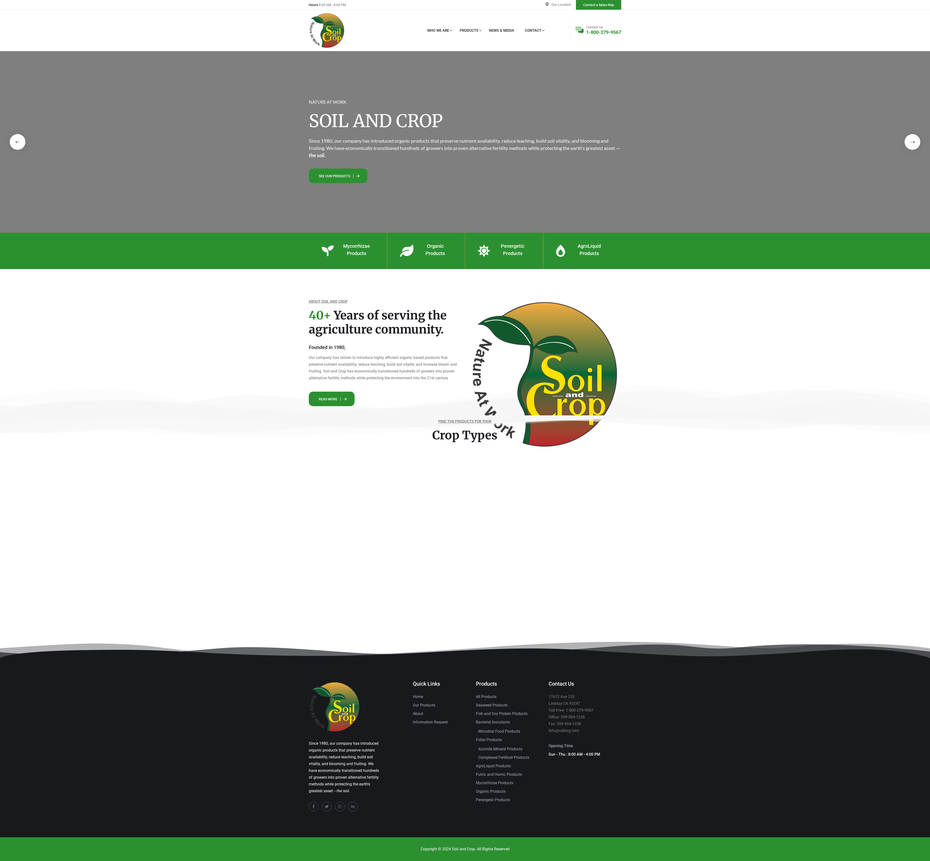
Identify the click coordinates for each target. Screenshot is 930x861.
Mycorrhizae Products (494, 783)
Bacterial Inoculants (493, 722)
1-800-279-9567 (603, 32)
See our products (334, 176)
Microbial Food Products (499, 731)
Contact (533, 30)
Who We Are (438, 30)
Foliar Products (489, 739)
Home (418, 696)
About (418, 713)
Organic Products (490, 791)
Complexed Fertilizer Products (503, 757)
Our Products (424, 705)
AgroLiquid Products (493, 766)
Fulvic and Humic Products (499, 774)
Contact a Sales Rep (598, 5)
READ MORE (328, 399)
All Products (486, 696)
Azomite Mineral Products (500, 749)
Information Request (430, 722)
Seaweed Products (492, 705)
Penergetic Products (493, 800)
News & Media (501, 30)
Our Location (561, 5)
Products (469, 30)
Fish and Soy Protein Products (501, 713)
